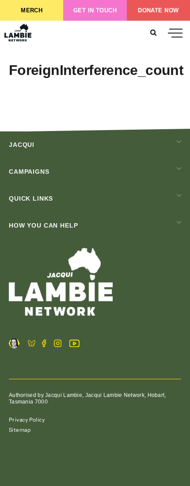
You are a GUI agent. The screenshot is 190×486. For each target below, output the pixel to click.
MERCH (31, 10)
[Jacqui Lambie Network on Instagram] (58, 344)
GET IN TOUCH (95, 10)
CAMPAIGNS (29, 171)
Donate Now (158, 10)
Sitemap (19, 429)
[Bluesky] (31, 344)
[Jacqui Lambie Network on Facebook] (44, 344)
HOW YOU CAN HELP (43, 225)
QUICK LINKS (31, 198)
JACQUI (21, 144)
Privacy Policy (27, 419)
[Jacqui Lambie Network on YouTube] (74, 344)
